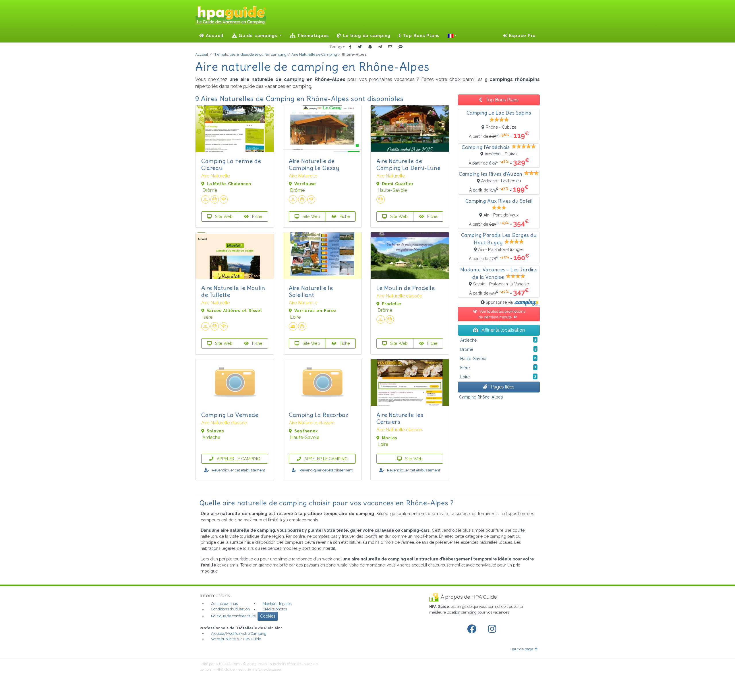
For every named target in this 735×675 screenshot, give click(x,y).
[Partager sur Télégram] (380, 46)
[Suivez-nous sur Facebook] (472, 629)
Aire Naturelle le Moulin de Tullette (233, 291)
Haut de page (521, 649)
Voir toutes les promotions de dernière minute (501, 314)
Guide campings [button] (258, 35)
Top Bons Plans (420, 35)
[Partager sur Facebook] (350, 46)
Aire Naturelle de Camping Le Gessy (314, 164)
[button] (452, 35)
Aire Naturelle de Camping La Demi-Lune (408, 164)
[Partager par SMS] (400, 46)
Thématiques (312, 35)
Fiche (256, 216)
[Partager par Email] (390, 46)
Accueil (214, 35)
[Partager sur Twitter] (359, 46)
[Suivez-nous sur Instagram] (493, 629)
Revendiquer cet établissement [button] (238, 470)
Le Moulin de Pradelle (405, 287)
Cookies (267, 616)
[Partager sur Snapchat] (370, 46)
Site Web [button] (223, 216)
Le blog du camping (366, 35)
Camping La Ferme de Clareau (231, 164)
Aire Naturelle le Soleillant (311, 291)
